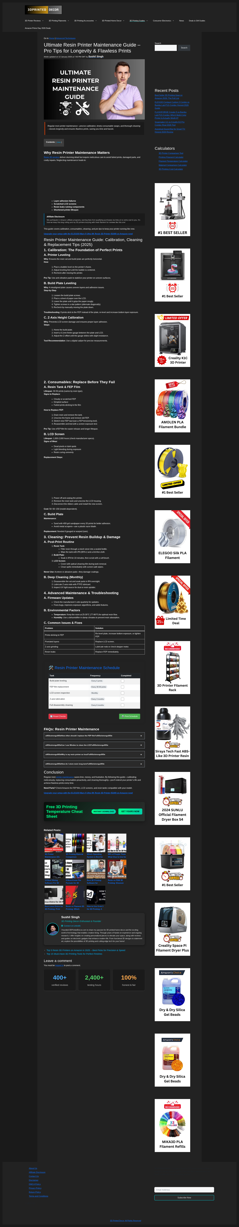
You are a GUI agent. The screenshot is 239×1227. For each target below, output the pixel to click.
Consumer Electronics (162, 21)
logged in (59, 965)
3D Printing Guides (137, 21)
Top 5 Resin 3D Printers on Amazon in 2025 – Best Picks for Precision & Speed (86, 950)
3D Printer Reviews (33, 21)
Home (51, 38)
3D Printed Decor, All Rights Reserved (125, 1221)
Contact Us (34, 1176)
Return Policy (35, 1192)
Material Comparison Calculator (173, 165)
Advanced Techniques (65, 38)
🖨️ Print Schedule (130, 716)
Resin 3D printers (51, 157)
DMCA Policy (35, 1184)
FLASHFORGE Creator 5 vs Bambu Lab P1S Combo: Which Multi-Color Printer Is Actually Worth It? (170, 115)
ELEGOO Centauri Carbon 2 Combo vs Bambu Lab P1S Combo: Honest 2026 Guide (172, 105)
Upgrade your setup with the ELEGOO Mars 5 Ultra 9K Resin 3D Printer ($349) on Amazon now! (88, 234)
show (59, 142)
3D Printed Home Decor (111, 21)
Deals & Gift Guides (197, 21)
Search (158, 43)
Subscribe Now (184, 1198)
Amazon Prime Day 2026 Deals (38, 28)
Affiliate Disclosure (37, 1172)
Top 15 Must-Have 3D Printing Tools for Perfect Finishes (74, 954)
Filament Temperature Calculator (173, 161)
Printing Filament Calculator (171, 157)
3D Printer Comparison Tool (171, 153)
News (181, 21)
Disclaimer (33, 1180)
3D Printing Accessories (84, 21)
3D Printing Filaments (57, 21)
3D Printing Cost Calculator (171, 169)
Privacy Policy (35, 1188)
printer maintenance (65, 777)
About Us (33, 1168)
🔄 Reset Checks (58, 716)
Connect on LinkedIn (72, 926)
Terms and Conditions (38, 1196)
